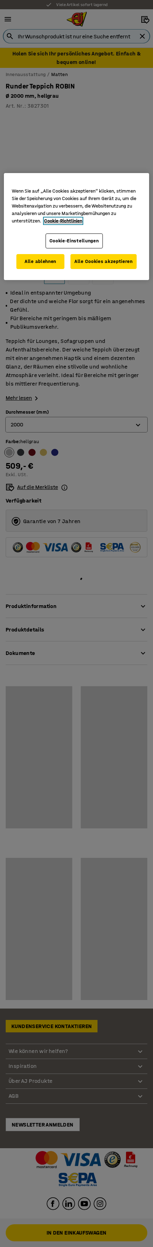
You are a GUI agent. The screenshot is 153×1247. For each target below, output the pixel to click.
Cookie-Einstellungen (74, 241)
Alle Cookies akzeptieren (103, 261)
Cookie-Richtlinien (63, 221)
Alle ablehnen (40, 261)
